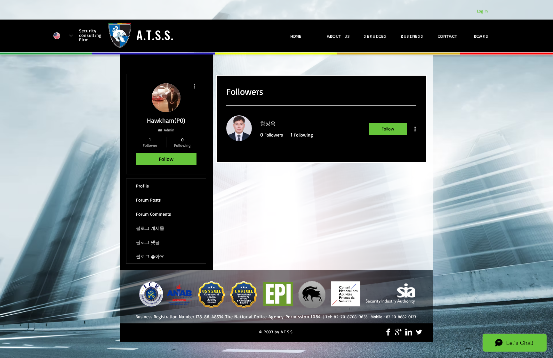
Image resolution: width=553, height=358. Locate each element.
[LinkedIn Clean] (408, 332)
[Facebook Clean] (388, 332)
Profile (142, 185)
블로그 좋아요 (150, 256)
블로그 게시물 (150, 228)
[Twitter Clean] (418, 332)
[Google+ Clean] (398, 332)
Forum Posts (148, 200)
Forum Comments (153, 214)
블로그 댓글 (148, 242)
